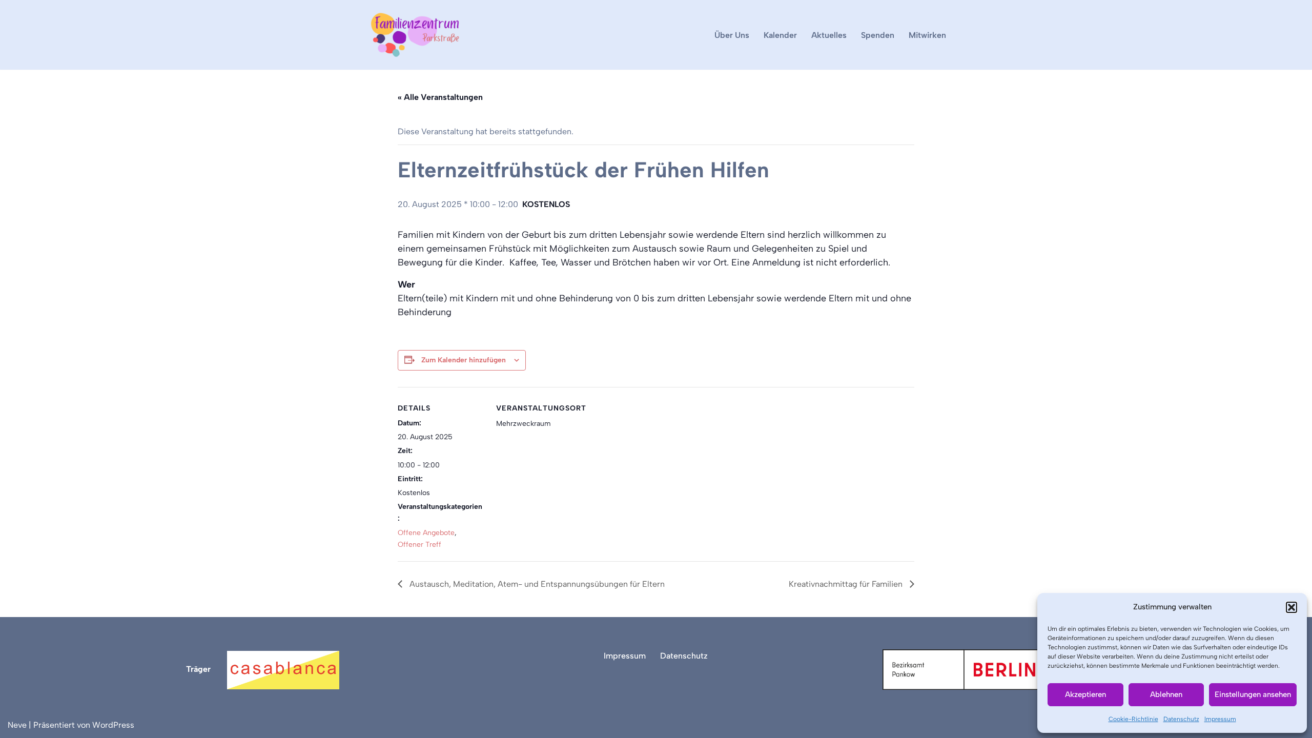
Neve (17, 725)
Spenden (877, 35)
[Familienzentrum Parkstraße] (415, 34)
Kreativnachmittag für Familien (847, 584)
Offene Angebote (426, 532)
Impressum (1220, 719)
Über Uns (731, 35)
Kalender (780, 35)
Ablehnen (1166, 694)
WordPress (113, 725)
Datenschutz (1181, 719)
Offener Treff (419, 544)
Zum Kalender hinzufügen (463, 360)
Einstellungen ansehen (1253, 694)
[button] (1291, 607)
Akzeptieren (1085, 694)
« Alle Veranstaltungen (440, 97)
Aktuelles (829, 35)
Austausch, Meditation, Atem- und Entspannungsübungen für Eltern (536, 584)
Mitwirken (927, 35)
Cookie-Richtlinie (1133, 719)
